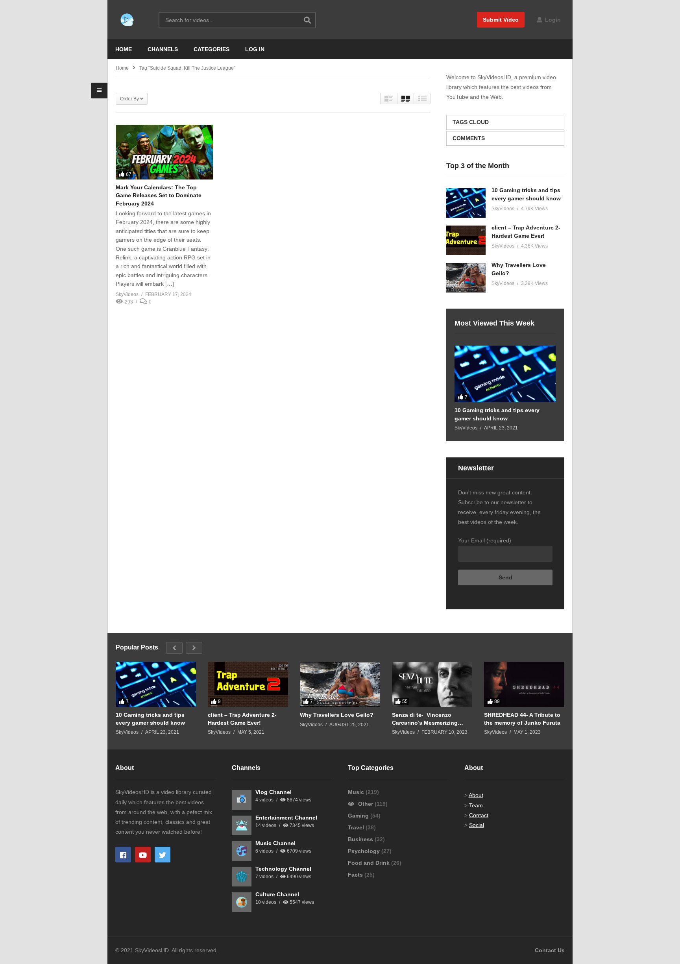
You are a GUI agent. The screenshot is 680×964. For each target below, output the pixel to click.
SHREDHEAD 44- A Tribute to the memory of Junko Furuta (522, 719)
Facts (356, 874)
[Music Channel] (241, 851)
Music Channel (275, 843)
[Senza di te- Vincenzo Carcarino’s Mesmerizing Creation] (432, 684)
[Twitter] (162, 854)
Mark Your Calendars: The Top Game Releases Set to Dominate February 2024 (158, 195)
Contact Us (550, 950)
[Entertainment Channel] (241, 825)
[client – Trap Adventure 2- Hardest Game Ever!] (466, 240)
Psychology (364, 851)
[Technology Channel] (241, 876)
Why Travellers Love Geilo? (336, 715)
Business (361, 839)
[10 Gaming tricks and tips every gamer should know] (466, 203)
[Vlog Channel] (241, 800)
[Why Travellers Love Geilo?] (466, 277)
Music (357, 792)
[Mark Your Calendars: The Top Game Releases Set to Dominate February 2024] (164, 152)
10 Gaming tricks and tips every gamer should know (497, 414)
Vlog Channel (273, 792)
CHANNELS (163, 49)
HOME (123, 49)
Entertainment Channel (286, 817)
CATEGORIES (211, 49)
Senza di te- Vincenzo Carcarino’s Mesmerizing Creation (425, 719)
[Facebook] (123, 854)
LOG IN (254, 49)
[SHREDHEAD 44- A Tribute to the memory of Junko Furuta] (524, 684)
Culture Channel (277, 894)
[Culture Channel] (241, 902)
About (476, 795)
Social (476, 825)
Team (476, 805)
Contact (478, 815)
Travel (357, 827)
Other (366, 804)
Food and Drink (369, 863)
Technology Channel (283, 869)
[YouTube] (143, 854)
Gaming (359, 815)
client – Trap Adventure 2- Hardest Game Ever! (242, 719)
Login (552, 20)
